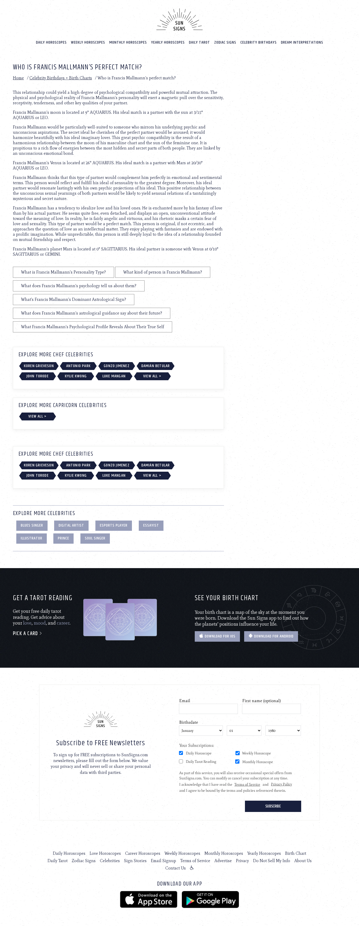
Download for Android (273, 636)
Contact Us (175, 868)
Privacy (242, 860)
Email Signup (163, 860)
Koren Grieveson (39, 366)
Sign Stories (135, 860)
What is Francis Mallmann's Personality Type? (63, 272)
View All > (152, 376)
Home (18, 77)
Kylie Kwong (76, 376)
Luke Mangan (114, 376)
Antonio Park (78, 366)
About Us (303, 860)
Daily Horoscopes (51, 42)
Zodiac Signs (225, 42)
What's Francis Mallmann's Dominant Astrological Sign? (73, 299)
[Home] (179, 19)
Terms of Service (195, 860)
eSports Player (113, 525)
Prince (63, 538)
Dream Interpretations (302, 42)
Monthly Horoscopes (128, 42)
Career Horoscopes (142, 853)
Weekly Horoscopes (88, 42)
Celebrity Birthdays (258, 42)
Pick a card (26, 634)
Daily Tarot (199, 42)
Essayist (151, 525)
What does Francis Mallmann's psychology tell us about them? (78, 285)
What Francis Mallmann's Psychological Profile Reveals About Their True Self (92, 326)
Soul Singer (95, 538)
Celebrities (110, 860)
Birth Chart (295, 853)
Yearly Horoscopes (168, 42)
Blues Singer (32, 525)
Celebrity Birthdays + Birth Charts (60, 77)
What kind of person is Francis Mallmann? (162, 272)
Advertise (223, 860)
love (27, 623)
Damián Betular (155, 366)
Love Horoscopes (105, 853)
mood (40, 623)
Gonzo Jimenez (117, 366)
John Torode (38, 376)
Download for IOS (219, 636)
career (63, 623)
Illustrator (31, 538)
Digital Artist (71, 525)
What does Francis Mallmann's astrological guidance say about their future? (91, 313)
